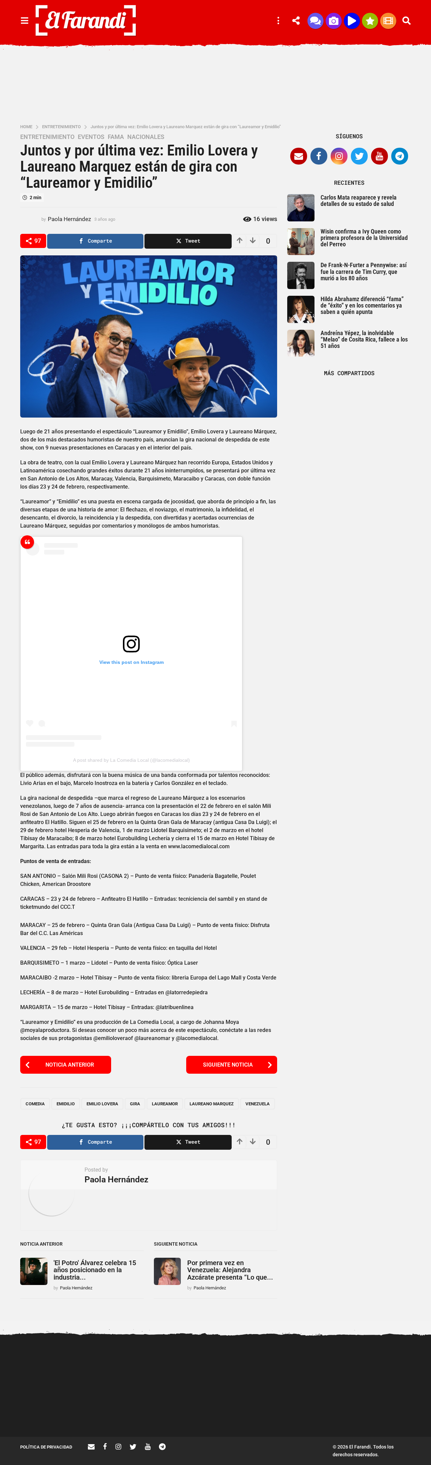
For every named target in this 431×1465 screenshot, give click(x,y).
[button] (24, 21)
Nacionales (145, 137)
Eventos (91, 137)
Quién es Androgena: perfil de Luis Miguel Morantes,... (390, 1412)
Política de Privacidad (46, 1447)
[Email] (298, 156)
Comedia (35, 1103)
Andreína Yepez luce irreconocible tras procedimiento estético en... (54, 1415)
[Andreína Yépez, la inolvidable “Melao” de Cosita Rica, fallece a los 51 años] (300, 343)
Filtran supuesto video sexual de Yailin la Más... (188, 1412)
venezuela (257, 1103)
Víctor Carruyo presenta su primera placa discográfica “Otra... (323, 1415)
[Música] (352, 21)
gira (135, 1103)
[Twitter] (359, 156)
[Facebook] (318, 156)
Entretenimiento (47, 137)
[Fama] (334, 21)
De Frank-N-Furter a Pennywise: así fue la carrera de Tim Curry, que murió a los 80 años (364, 271)
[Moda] (370, 21)
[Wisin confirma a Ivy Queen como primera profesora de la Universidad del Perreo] (300, 241)
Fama (116, 137)
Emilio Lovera (102, 1103)
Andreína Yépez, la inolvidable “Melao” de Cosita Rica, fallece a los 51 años (364, 339)
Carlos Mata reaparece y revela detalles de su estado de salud (359, 200)
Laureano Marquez (212, 1103)
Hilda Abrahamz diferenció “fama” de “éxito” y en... (256, 1412)
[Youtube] (379, 156)
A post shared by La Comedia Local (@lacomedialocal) (131, 760)
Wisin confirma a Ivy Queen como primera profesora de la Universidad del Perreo (364, 238)
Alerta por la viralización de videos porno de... (121, 1412)
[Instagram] (339, 156)
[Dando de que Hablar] (315, 21)
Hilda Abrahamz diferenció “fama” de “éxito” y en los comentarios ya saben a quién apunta (362, 305)
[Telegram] (399, 156)
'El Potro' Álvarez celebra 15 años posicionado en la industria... (95, 1270)
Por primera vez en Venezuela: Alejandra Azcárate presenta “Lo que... (230, 1270)
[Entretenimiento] (388, 21)
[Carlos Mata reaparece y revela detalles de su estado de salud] (300, 207)
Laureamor (165, 1103)
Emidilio (66, 1103)
